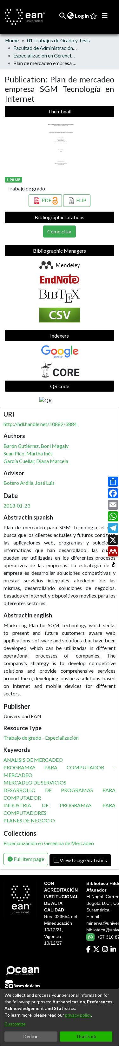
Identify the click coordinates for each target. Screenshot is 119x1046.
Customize (15, 1023)
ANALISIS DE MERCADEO (33, 760)
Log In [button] (82, 16)
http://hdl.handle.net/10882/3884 (40, 424)
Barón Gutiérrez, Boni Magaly (36, 446)
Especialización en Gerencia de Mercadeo (45, 55)
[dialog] (59, 1017)
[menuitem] (70, 16)
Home (12, 40)
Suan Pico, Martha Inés (28, 453)
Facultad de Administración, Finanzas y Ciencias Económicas (45, 48)
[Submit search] (62, 16)
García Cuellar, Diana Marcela (35, 461)
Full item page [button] (28, 859)
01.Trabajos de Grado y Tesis (58, 40)
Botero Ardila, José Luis (29, 483)
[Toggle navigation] (104, 16)
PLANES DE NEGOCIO (29, 820)
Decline (30, 1036)
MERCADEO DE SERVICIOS (34, 782)
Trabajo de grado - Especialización (41, 738)
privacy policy (78, 1015)
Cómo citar (59, 231)
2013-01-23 (16, 505)
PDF (46, 200)
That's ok (86, 1036)
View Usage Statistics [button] (83, 860)
